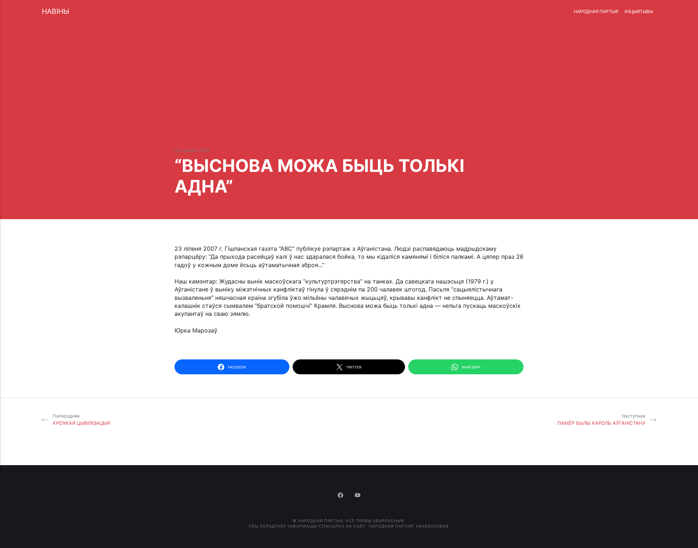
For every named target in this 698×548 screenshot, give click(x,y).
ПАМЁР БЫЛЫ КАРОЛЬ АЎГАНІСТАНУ (601, 419)
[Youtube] (357, 495)
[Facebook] (341, 495)
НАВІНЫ (55, 11)
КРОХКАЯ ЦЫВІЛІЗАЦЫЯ (81, 419)
